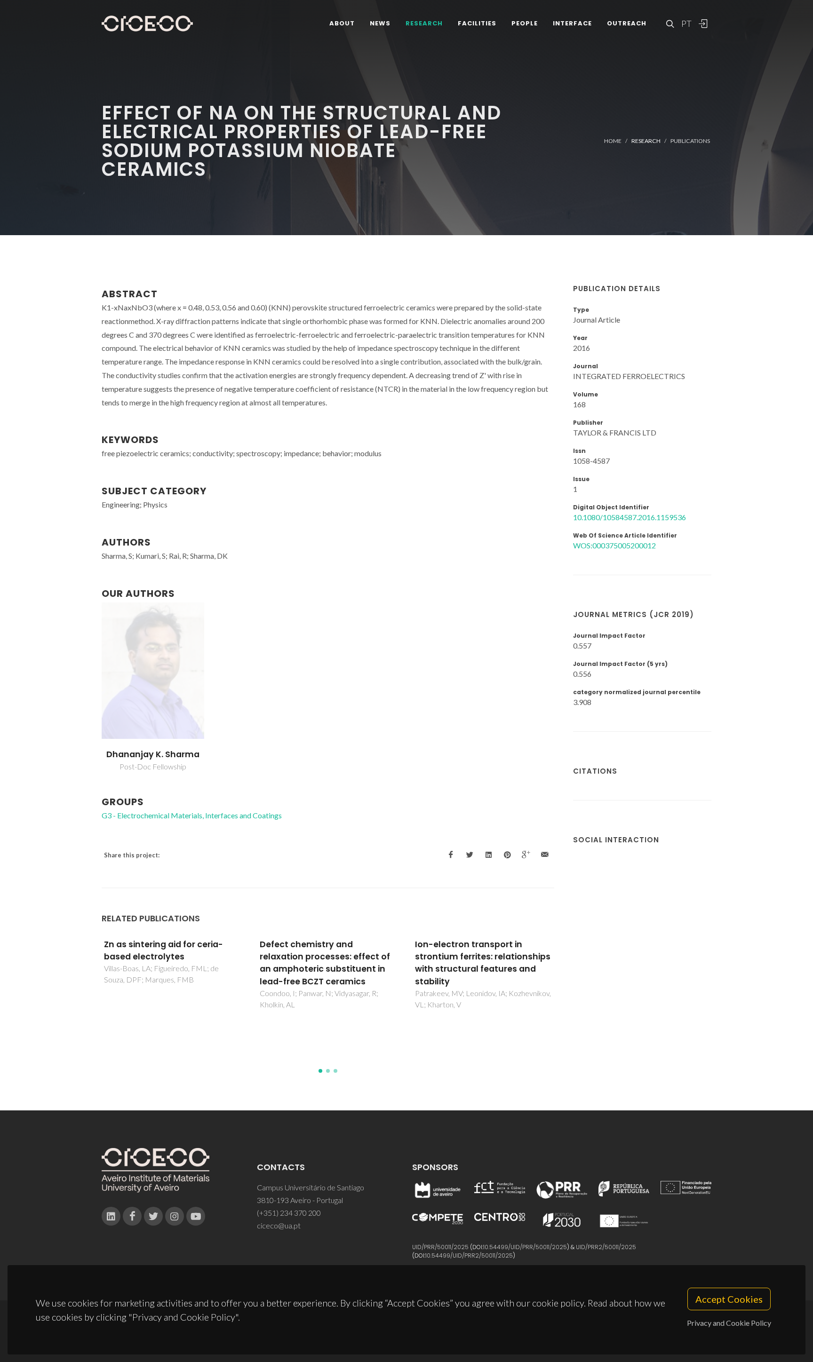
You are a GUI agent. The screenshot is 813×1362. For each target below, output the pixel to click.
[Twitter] (153, 1216)
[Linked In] (111, 1216)
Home (613, 140)
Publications (690, 140)
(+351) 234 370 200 (289, 1212)
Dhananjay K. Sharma (152, 754)
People (524, 23)
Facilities (477, 23)
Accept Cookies (729, 1299)
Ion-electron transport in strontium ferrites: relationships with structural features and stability (482, 963)
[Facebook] (132, 1216)
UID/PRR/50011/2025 (440, 1247)
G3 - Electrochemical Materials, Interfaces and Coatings (192, 815)
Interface (572, 23)
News (380, 23)
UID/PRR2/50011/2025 (606, 1247)
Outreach (626, 23)
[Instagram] (174, 1216)
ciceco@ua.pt (279, 1225)
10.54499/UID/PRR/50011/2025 (525, 1247)
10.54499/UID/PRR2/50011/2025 (469, 1255)
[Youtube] (195, 1216)
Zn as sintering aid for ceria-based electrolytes (163, 950)
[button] (320, 1071)
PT (686, 23)
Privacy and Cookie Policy (729, 1322)
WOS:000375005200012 (614, 545)
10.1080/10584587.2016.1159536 (629, 517)
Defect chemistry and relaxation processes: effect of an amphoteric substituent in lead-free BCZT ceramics (325, 963)
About (342, 23)
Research (424, 23)
